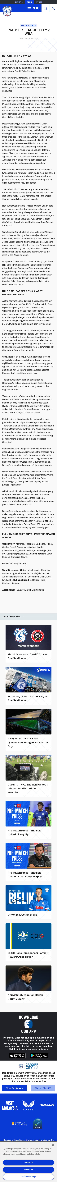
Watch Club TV (43, 1088)
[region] (28, 1161)
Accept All (28, 1162)
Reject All (28, 1170)
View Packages (14, 1088)
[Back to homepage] (7, 11)
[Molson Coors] (19, 1124)
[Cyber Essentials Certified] (37, 1123)
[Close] (53, 1145)
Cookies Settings (28, 1177)
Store (39, 2)
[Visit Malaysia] (10, 1105)
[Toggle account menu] (53, 8)
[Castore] (28, 1105)
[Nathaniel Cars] (47, 1105)
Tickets (19, 2)
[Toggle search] (45, 8)
